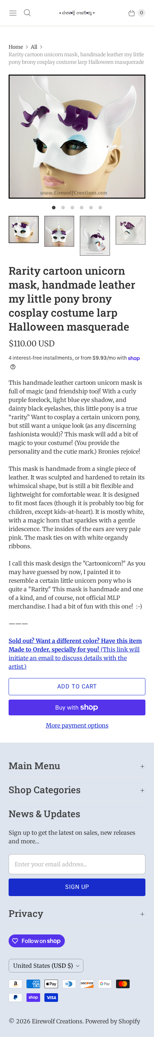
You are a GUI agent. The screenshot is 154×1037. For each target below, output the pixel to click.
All (34, 47)
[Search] (27, 13)
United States (43, 965)
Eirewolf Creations (57, 1021)
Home (16, 47)
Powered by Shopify (112, 1021)
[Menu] (13, 13)
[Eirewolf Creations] (77, 12)
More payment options (77, 725)
